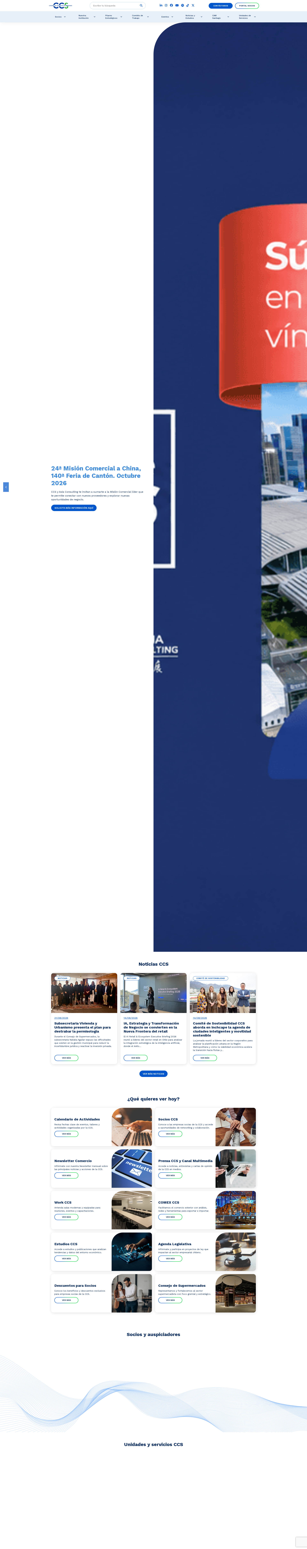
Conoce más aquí (65, 500)
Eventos (165, 17)
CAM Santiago (216, 16)
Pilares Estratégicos (111, 16)
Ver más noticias (153, 1073)
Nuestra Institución (84, 16)
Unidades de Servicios (245, 16)
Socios (58, 17)
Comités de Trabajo (137, 16)
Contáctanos (220, 6)
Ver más (66, 1058)
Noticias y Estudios (190, 16)
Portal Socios (247, 6)
